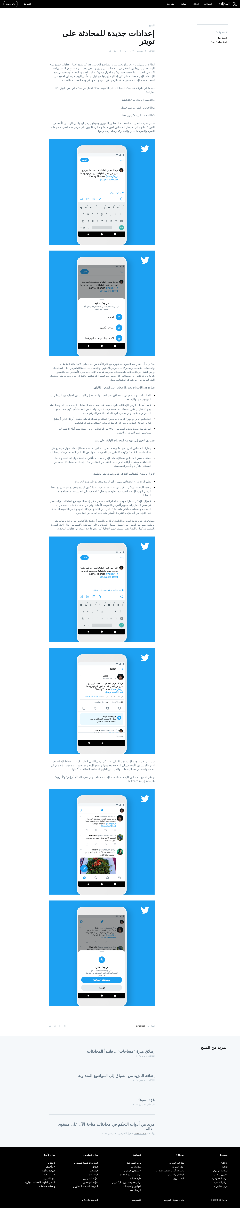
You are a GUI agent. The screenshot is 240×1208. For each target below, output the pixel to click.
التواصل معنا (135, 1190)
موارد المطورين (90, 1155)
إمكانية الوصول (220, 1170)
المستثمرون (178, 1178)
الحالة (225, 1166)
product (140, 1026)
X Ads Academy (47, 1186)
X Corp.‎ (180, 1155)
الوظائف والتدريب (176, 1174)
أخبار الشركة (178, 1166)
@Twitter (222, 38)
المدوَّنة (208, 3)
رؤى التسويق (49, 1178)
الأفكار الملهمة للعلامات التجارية (40, 1182)
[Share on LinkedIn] (115, 51)
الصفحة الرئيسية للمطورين (85, 1162)
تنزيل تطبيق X (220, 1186)
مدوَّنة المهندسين (90, 1182)
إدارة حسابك (135, 1178)
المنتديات (94, 1170)
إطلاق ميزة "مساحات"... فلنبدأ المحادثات (121, 1051)
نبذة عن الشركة (176, 1162)
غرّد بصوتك (145, 1100)
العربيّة (27, 3)
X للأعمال (51, 1166)
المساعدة (137, 1155)
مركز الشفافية (220, 1182)
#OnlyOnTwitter (219, 42)
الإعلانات (52, 1162)
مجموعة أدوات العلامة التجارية (169, 1170)
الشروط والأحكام (90, 1200)
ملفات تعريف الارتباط (174, 1200)
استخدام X (136, 1166)
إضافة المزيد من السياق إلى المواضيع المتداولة (116, 1075)
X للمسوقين (50, 1174)
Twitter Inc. (140, 1133)
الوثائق (95, 1166)
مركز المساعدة (134, 1162)
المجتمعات (93, 1174)
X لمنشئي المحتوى (133, 1170)
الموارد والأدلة (48, 1170)
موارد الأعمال (49, 1155)
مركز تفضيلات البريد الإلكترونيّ (127, 1182)
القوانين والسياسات (132, 1186)
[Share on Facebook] (120, 51)
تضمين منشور (220, 1174)
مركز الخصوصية (219, 1178)
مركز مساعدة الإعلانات (131, 1174)
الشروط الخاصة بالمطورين (85, 1186)
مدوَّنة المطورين (90, 1178)
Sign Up (10, 4)
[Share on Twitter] (125, 51)
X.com (224, 1162)
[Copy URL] (111, 51)
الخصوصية (137, 1200)
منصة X (223, 1155)
